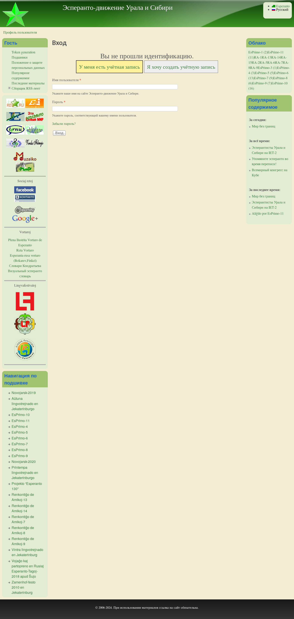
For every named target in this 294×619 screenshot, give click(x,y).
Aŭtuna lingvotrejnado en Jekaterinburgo (25, 403)
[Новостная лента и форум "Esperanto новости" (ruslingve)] (15, 120)
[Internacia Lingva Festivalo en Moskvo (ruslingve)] (25, 333)
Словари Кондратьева (25, 265)
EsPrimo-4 (20, 426)
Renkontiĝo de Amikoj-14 (23, 508)
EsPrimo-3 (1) (267, 67)
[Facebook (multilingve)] (25, 192)
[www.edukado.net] (34, 133)
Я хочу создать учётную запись (181, 66)
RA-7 (279, 62)
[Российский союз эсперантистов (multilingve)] (15, 106)
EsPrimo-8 (20, 449)
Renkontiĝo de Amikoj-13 (23, 497)
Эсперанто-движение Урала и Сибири (118, 7)
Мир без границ (263, 126)
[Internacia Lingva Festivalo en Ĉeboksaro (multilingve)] (25, 310)
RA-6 (271, 62)
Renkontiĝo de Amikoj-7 (23, 519)
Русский (281, 9)
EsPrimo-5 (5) (264, 72)
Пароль (58, 101)
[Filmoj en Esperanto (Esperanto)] (34, 146)
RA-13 (266, 57)
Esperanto (282, 6)
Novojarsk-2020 (24, 461)
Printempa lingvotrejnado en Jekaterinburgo (25, 472)
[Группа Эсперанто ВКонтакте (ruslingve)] (25, 200)
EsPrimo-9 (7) (261, 83)
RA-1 (258, 57)
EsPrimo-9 (20, 455)
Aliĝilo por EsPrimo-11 (268, 213)
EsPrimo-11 (21, 420)
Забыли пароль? (64, 123)
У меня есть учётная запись (109, 66)
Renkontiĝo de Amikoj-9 (23, 541)
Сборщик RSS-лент (26, 88)
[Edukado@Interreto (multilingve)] (34, 106)
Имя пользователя (66, 80)
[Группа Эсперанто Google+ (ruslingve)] (25, 221)
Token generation (23, 52)
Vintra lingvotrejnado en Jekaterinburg (27, 552)
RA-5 (263, 62)
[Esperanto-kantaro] (15, 146)
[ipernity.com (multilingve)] (25, 212)
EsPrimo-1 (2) (258, 52)
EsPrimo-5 (20, 432)
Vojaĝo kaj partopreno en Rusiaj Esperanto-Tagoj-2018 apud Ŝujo (28, 568)
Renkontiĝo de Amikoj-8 (23, 530)
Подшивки (20, 57)
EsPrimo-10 (21, 414)
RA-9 (254, 67)
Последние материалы (28, 83)
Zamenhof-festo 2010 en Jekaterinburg (24, 587)
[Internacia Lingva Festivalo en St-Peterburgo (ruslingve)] (25, 359)
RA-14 (276, 57)
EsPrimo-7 (20, 443)
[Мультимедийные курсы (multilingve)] (15, 133)
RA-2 (256, 62)
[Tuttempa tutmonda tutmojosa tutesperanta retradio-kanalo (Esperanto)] (25, 160)
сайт (177, 607)
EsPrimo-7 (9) (263, 78)
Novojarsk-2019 (24, 392)
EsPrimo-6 (20, 438)
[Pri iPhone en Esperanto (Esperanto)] (25, 170)
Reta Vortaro (25, 250)
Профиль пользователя (20, 32)
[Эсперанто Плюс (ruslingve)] (34, 120)
